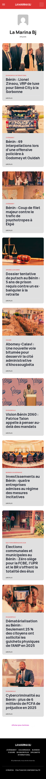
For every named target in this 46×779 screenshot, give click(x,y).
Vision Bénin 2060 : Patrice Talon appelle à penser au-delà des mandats (23, 420)
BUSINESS (9, 472)
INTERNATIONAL (21, 75)
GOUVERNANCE (17, 472)
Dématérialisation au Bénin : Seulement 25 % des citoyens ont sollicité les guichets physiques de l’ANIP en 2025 (23, 633)
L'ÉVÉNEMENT (10, 138)
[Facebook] (27, 775)
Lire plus (9, 98)
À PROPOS (10, 770)
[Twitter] (14, 775)
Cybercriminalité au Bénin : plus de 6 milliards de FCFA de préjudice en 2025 (23, 701)
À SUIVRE (8, 340)
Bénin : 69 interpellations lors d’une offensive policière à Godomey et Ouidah (23, 149)
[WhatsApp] (23, 775)
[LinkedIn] (19, 775)
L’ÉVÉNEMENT (11, 750)
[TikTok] (32, 775)
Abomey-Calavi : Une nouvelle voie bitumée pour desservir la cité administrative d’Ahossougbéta (21, 354)
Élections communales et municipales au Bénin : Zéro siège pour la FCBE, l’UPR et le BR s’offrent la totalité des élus (22, 559)
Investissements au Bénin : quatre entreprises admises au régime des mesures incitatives (23, 486)
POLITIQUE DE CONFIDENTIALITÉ (27, 770)
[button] (3, 4)
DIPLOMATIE (35, 752)
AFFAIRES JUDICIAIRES (13, 270)
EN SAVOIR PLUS (11, 75)
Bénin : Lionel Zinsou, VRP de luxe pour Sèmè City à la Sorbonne (22, 85)
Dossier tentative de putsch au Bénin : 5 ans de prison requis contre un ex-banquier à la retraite (23, 284)
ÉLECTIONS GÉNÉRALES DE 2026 (16, 543)
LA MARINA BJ (23, 4)
